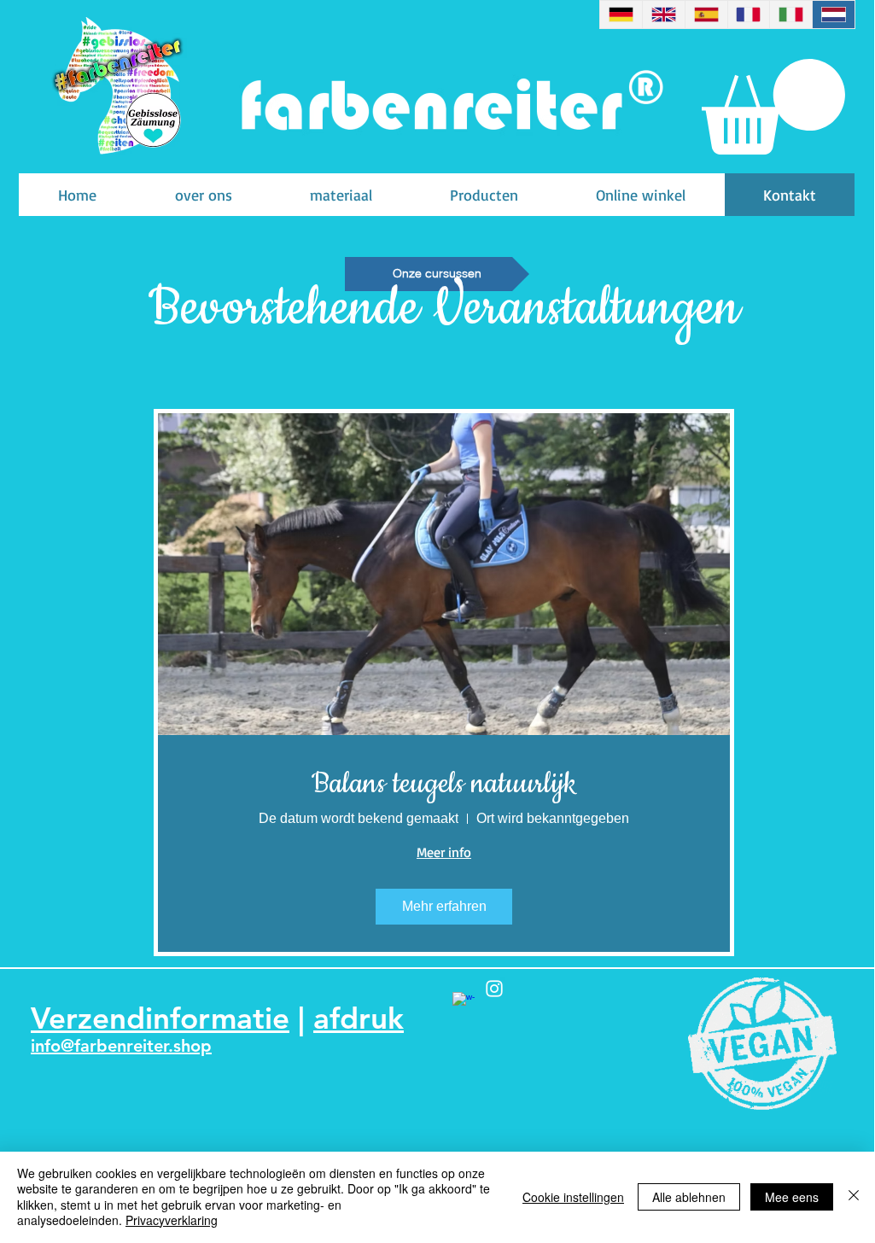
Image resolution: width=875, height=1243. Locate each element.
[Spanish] (706, 14)
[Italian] (790, 14)
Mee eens (792, 1196)
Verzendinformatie (160, 1018)
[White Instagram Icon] (494, 988)
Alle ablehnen (689, 1196)
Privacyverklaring (171, 1219)
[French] (748, 14)
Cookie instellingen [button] (573, 1196)
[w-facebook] (463, 1003)
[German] (621, 14)
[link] (773, 107)
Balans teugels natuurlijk (444, 783)
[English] (663, 14)
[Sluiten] (853, 1196)
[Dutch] (833, 14)
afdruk (358, 1018)
